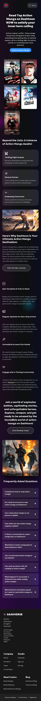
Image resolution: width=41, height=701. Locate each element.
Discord (11, 382)
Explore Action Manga (20, 50)
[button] (6, 5)
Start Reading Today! (20, 430)
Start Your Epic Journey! (16, 268)
